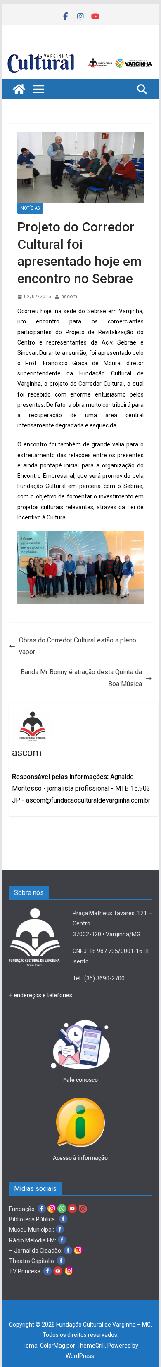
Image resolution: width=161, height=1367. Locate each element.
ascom (69, 297)
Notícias (30, 208)
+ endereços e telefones (40, 995)
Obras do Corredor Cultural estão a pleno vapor (77, 646)
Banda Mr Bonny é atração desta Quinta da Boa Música (81, 678)
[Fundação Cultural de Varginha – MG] (80, 54)
